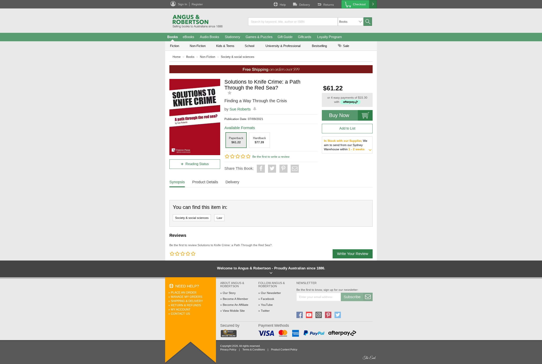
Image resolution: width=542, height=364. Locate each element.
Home (177, 56)
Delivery (304, 4)
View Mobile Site (234, 310)
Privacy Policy (228, 349)
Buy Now (339, 115)
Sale (345, 46)
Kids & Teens (225, 46)
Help (283, 4)
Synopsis (177, 182)
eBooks (188, 37)
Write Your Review (352, 254)
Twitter (265, 310)
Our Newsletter (271, 293)
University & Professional (282, 46)
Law (219, 217)
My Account (181, 309)
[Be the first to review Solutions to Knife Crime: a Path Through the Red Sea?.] (230, 93)
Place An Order (183, 292)
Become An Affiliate (235, 304)
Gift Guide (285, 37)
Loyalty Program (329, 37)
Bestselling (319, 46)
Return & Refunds (186, 305)
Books (172, 37)
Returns (328, 4)
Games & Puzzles (259, 37)
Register (197, 4)
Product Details (205, 182)
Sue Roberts (240, 109)
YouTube (267, 304)
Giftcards (304, 37)
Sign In (182, 4)
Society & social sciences (237, 56)
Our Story (229, 293)
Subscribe (352, 297)
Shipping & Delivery (187, 301)
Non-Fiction (198, 46)
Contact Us (180, 313)
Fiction (174, 46)
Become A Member (235, 299)
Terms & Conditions (253, 349)
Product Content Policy (284, 349)
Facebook (267, 299)
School (249, 46)
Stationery (232, 37)
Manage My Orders (186, 296)
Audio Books (209, 37)
